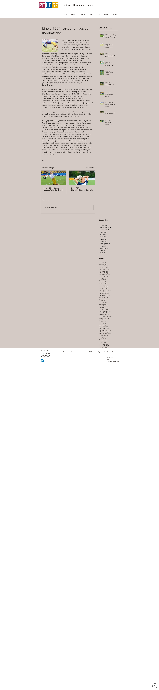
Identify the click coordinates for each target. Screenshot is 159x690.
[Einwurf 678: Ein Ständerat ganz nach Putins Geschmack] (53, 178)
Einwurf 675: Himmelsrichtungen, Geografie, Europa (82, 189)
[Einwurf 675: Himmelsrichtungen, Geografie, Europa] (82, 178)
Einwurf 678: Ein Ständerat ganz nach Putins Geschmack (53, 189)
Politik (43, 160)
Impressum (110, 359)
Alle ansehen (90, 167)
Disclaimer (110, 358)
